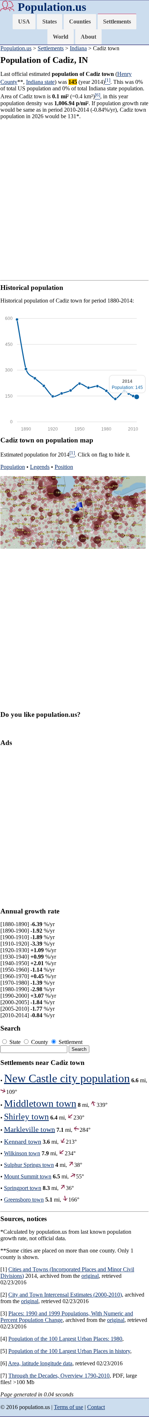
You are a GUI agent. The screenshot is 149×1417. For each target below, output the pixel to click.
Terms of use (68, 1407)
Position (64, 467)
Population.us (52, 6)
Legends (40, 467)
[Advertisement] (74, 199)
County (40, 1042)
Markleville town (29, 1129)
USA (24, 21)
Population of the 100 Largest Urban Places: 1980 (65, 1339)
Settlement (69, 1042)
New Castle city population (67, 1078)
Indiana (78, 48)
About (88, 37)
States (49, 21)
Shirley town (26, 1116)
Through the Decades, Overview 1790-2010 (59, 1376)
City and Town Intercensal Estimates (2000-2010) (65, 1295)
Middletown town (40, 1103)
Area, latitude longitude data (40, 1363)
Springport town (22, 1188)
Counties (80, 21)
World (60, 37)
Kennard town (22, 1141)
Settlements (117, 21)
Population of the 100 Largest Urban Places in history (69, 1351)
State (15, 1042)
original (90, 1276)
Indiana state (40, 82)
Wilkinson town (22, 1153)
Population (12, 467)
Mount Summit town (27, 1176)
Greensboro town (24, 1199)
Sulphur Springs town (29, 1165)
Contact (96, 1407)
